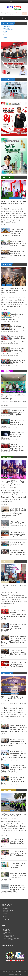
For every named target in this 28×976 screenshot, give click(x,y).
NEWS (3, 284)
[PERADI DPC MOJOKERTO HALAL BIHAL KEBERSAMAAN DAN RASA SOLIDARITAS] (13, 685)
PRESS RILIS (6, 919)
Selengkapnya (4, 224)
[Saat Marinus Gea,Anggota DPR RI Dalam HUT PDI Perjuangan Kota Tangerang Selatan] (5, 445)
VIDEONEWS (20, 391)
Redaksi (11, 206)
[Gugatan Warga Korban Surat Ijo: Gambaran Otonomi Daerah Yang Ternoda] (5, 778)
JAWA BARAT (4, 477)
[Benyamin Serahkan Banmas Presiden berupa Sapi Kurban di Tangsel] (5, 242)
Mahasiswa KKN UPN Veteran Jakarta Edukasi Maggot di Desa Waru (17, 534)
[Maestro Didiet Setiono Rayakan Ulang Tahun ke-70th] (5, 361)
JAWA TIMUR (4, 693)
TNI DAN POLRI (18, 810)
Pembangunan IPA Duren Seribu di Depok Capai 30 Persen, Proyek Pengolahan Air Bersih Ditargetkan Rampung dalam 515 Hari (13, 512)
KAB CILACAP (12, 581)
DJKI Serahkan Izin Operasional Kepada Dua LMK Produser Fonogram (18, 328)
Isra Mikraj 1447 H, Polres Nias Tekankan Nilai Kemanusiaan (18, 865)
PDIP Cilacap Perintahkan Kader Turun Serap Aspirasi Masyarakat (18, 664)
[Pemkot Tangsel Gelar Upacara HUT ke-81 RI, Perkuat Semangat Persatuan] (13, 189)
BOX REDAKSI (6, 929)
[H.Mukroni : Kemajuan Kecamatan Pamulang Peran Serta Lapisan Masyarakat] (5, 433)
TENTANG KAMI (6, 930)
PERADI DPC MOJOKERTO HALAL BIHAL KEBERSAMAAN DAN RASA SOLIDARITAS (12, 699)
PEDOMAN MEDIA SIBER (8, 936)
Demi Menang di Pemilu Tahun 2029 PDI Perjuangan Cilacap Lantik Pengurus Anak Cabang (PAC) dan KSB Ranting (13, 614)
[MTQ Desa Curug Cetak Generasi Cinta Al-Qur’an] (5, 543)
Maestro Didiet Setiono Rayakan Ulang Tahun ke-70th (18, 362)
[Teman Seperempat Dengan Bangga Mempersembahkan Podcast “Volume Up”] (5, 315)
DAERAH (5, 37)
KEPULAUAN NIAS (5, 810)
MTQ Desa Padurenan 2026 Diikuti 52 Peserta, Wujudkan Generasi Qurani (18, 524)
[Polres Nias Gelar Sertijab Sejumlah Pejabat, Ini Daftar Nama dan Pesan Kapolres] (5, 840)
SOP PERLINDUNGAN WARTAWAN (11, 938)
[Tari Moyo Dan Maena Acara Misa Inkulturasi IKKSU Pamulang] (5, 411)
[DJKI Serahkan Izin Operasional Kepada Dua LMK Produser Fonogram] (5, 327)
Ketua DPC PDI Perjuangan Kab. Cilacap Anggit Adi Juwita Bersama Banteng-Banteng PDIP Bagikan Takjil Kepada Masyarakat (14, 640)
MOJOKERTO (11, 693)
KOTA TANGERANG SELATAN (15, 197)
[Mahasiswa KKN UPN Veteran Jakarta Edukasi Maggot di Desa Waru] (5, 533)
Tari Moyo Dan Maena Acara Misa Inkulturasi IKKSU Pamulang (17, 412)
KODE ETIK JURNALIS (8, 933)
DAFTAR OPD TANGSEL (8, 939)
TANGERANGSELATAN (8, 30)
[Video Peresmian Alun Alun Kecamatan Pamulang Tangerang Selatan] (5, 421)
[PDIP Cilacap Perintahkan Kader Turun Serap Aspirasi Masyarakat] (5, 663)
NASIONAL (5, 33)
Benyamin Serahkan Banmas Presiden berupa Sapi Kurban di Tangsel (18, 243)
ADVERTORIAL (6, 28)
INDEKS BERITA (6, 26)
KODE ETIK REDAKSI (7, 932)
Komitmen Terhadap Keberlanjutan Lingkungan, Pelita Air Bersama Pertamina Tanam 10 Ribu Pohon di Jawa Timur (14, 755)
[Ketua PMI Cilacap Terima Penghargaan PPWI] (13, 573)
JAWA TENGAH (5, 581)
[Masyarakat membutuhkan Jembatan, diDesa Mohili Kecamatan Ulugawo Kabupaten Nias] (5, 874)
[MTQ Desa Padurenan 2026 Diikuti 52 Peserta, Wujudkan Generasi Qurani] (5, 522)
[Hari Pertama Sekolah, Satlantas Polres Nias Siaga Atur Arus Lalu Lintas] (13, 802)
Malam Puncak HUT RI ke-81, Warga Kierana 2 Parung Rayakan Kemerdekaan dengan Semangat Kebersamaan (13, 483)
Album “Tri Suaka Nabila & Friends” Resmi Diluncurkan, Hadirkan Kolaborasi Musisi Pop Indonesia (13, 290)
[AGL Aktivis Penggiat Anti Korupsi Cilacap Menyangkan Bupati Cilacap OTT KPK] (5, 625)
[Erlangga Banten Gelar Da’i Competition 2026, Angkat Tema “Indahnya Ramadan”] (5, 252)
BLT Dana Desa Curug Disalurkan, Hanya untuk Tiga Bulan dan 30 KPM (17, 552)
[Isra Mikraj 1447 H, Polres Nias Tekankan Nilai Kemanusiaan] (5, 864)
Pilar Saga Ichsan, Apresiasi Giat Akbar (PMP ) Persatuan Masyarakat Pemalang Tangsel (13, 397)
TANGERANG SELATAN (11, 391)
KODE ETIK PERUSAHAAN (9, 935)
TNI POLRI (5, 34)
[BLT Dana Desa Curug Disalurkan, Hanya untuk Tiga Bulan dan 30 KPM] (5, 551)
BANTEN (5, 36)
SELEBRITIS (5, 31)
